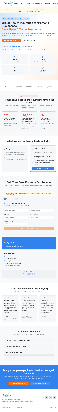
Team (28, 3)
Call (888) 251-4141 (41, 383)
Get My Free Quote (10, 40)
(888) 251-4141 (31, 40)
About (22, 3)
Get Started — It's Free (43, 168)
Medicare (47, 3)
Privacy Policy (52, 407)
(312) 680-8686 (18, 407)
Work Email (6, 214)
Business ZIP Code (9, 221)
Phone (34, 214)
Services (16, 3)
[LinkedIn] (50, 397)
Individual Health (37, 3)
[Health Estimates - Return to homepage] (8, 3)
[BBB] (54, 397)
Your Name (33, 207)
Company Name (8, 207)
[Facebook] (46, 397)
